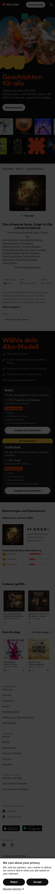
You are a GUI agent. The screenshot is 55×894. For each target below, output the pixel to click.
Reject (13, 882)
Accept (37, 882)
